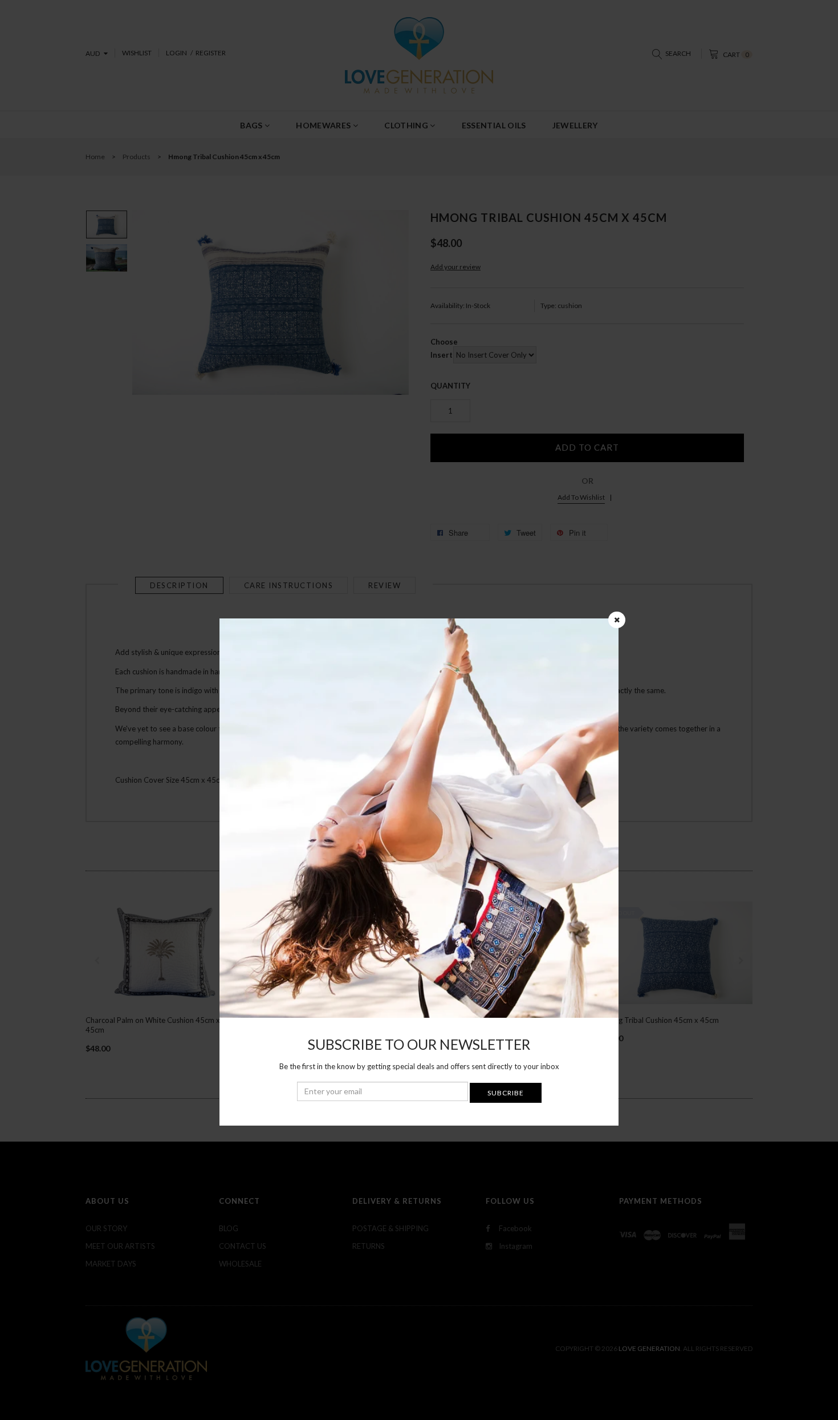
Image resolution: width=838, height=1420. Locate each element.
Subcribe (505, 1093)
